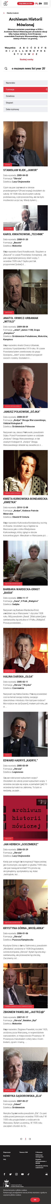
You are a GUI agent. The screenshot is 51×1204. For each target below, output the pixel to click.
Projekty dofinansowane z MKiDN (41, 1161)
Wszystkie (10, 48)
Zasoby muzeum (13, 13)
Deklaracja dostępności (39, 1156)
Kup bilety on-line (25, 3)
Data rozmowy (12, 109)
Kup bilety (6, 1156)
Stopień (9, 102)
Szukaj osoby (26, 59)
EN (40, 3)
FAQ (4, 1159)
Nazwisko (10, 83)
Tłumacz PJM (23, 1152)
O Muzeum (39, 1152)
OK (35, 1200)
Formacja (10, 89)
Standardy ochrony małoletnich (42, 1166)
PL (36, 3)
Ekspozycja (6, 1152)
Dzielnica (10, 96)
